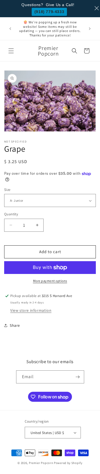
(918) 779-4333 (49, 11)
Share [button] (15, 325)
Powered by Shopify (68, 463)
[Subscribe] (78, 376)
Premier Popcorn (41, 463)
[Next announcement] (90, 29)
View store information (30, 310)
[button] (11, 51)
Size (7, 189)
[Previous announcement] (10, 29)
